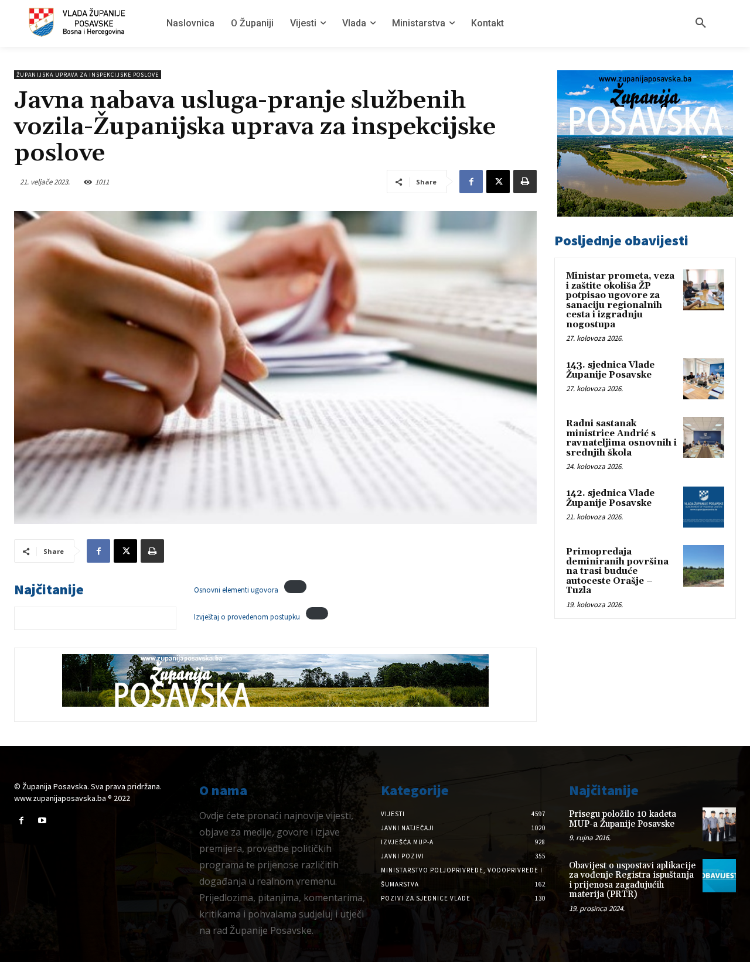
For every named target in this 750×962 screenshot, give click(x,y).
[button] (700, 23)
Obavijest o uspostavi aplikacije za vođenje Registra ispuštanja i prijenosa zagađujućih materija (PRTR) (632, 880)
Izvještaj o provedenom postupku (247, 616)
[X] (498, 181)
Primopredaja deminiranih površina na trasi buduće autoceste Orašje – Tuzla (617, 571)
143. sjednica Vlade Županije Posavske (610, 370)
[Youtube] (42, 820)
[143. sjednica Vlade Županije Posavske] (703, 378)
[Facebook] (471, 181)
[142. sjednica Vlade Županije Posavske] (703, 507)
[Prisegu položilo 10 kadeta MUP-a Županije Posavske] (719, 824)
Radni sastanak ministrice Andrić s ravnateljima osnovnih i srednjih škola (621, 438)
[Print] (525, 181)
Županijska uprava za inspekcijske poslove (87, 74)
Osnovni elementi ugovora (236, 590)
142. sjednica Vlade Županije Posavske (610, 498)
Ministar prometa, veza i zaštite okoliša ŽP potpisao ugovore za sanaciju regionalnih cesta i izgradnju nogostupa (620, 300)
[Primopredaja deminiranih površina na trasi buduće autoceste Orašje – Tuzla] (703, 565)
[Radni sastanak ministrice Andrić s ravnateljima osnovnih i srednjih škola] (703, 437)
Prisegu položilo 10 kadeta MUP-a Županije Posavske (622, 819)
